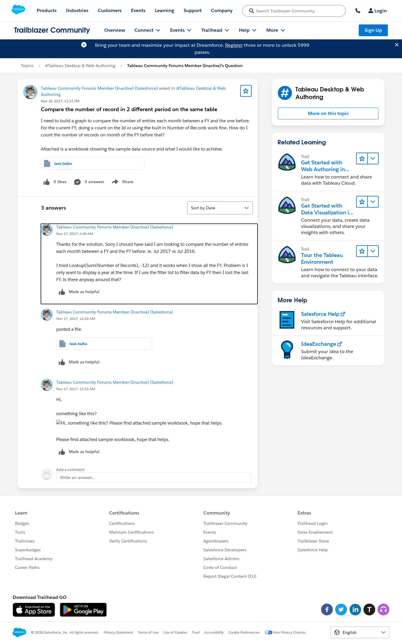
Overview (114, 30)
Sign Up (373, 30)
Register (234, 45)
